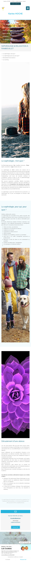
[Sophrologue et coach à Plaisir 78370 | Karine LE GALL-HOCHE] (3, 8)
